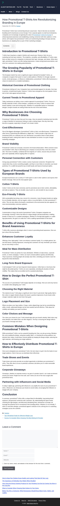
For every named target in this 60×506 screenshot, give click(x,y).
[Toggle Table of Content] (12, 46)
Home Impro (51, 7)
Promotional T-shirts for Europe (42, 35)
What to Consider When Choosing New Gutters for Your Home (20, 488)
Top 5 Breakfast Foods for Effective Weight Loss (18, 415)
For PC (19, 7)
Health (3, 11)
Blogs (18, 11)
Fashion (6, 413)
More (10, 11)
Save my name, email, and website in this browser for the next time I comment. (27, 463)
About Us (23, 500)
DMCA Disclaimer (32, 500)
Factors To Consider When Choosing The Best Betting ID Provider (23, 418)
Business (40, 7)
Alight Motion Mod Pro (32, 503)
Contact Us (25, 11)
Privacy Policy (42, 500)
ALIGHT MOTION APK (8, 7)
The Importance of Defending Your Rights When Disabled (19, 481)
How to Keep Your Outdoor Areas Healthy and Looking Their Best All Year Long (25, 478)
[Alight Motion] (2, 2)
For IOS (25, 7)
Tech (31, 7)
